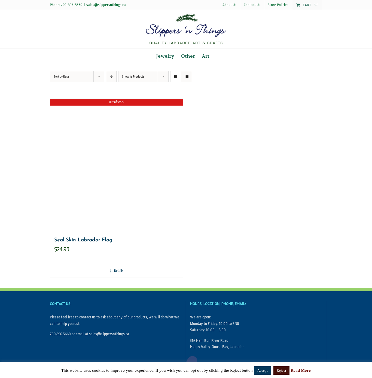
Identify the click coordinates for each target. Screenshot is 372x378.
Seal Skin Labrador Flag (83, 240)
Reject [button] (281, 370)
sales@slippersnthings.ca (106, 5)
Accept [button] (262, 370)
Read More (301, 370)
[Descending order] (111, 76)
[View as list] (186, 76)
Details (118, 271)
